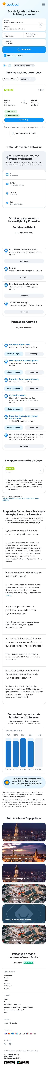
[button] (40, 24)
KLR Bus (25, 498)
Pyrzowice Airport (17, 395)
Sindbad (11, 498)
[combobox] (24, 21)
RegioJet (31, 498)
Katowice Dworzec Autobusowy (24, 379)
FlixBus (8, 473)
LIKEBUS (5, 500)
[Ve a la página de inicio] (10, 4)
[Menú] (43, 4)
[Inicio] (4, 65)
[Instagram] (5, 1043)
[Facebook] (11, 1043)
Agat (37, 498)
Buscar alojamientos (15, 55)
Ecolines (18, 498)
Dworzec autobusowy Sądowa (23, 361)
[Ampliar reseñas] (40, 470)
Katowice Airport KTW (19, 344)
